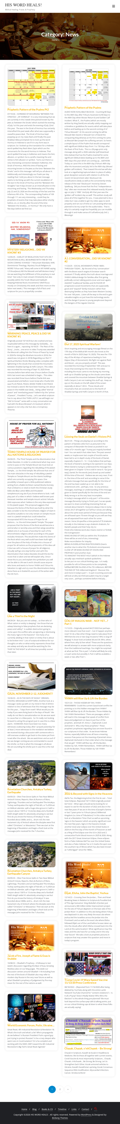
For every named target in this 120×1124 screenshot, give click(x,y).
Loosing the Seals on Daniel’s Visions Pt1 (88, 436)
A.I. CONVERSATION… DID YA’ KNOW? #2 (88, 260)
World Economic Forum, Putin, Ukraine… (30, 1025)
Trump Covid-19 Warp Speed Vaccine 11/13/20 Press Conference (86, 981)
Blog (34, 1109)
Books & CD (47, 1109)
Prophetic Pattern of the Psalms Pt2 (28, 109)
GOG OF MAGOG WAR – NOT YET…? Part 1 (86, 622)
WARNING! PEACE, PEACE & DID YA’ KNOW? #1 (29, 335)
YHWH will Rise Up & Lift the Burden (86, 698)
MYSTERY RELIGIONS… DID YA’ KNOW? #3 (26, 251)
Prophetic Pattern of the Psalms (83, 107)
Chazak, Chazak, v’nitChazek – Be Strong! (88, 1048)
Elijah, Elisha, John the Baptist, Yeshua (86, 893)
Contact (85, 1109)
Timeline (62, 1109)
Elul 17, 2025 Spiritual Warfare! (83, 344)
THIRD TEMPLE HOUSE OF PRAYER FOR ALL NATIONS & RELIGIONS (31, 453)
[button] (95, 1109)
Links (74, 1109)
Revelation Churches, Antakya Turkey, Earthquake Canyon (29, 872)
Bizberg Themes (60, 1117)
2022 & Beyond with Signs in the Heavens (88, 793)
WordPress (86, 1114)
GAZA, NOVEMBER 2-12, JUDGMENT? (30, 693)
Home (55, 40)
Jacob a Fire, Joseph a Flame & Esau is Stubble (28, 957)
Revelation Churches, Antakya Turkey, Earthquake (29, 791)
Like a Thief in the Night (21, 616)
